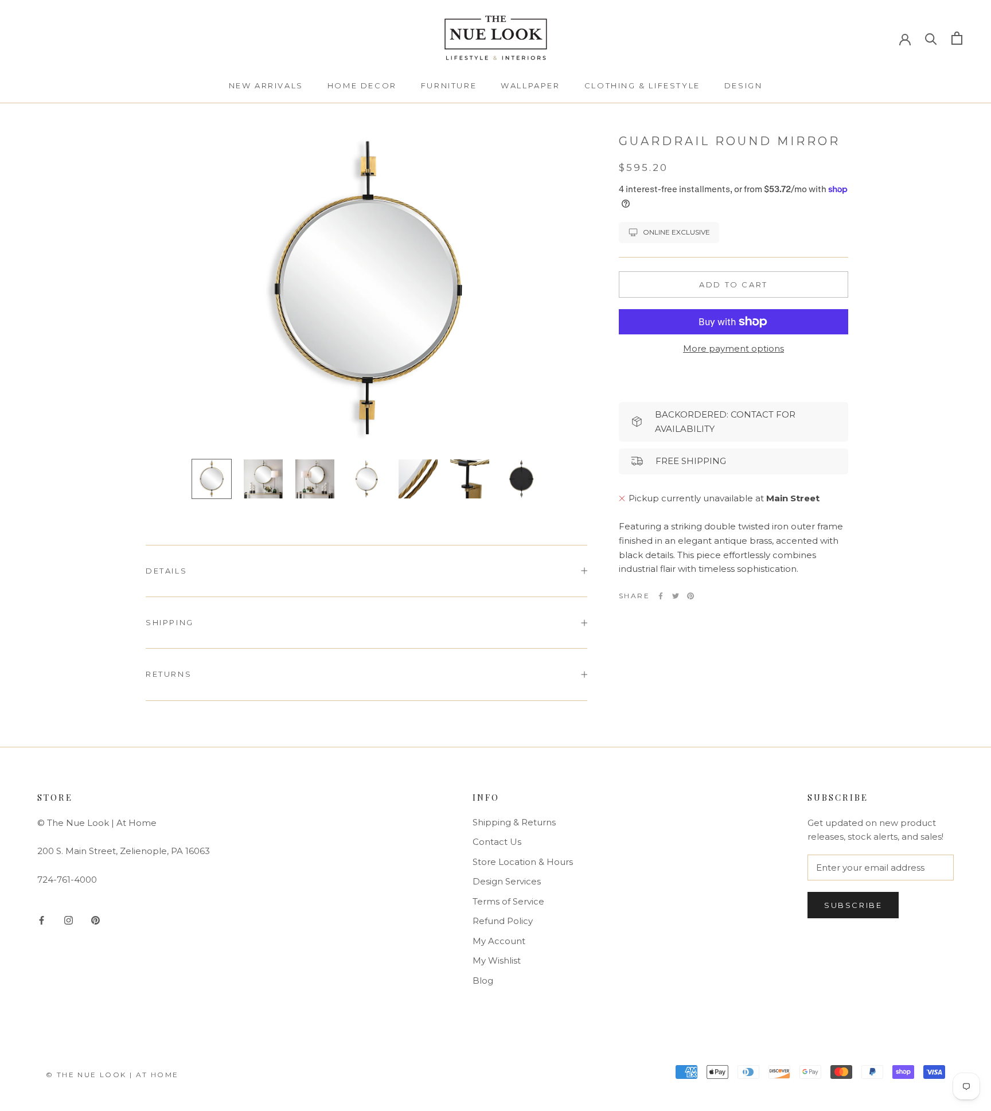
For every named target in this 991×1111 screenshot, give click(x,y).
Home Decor (362, 85)
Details (166, 570)
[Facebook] (660, 595)
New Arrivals (266, 85)
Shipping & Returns (514, 822)
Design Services (507, 881)
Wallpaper (530, 85)
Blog (483, 980)
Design (743, 85)
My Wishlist (497, 960)
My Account (499, 940)
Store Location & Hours (523, 861)
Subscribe (853, 905)
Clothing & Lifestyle (642, 85)
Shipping (170, 622)
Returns (169, 674)
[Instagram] (68, 920)
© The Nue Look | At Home (112, 1074)
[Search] (931, 38)
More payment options (733, 348)
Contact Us (497, 841)
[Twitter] (675, 595)
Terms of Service (508, 901)
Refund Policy (503, 920)
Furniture (449, 85)
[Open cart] (956, 38)
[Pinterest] (690, 595)
